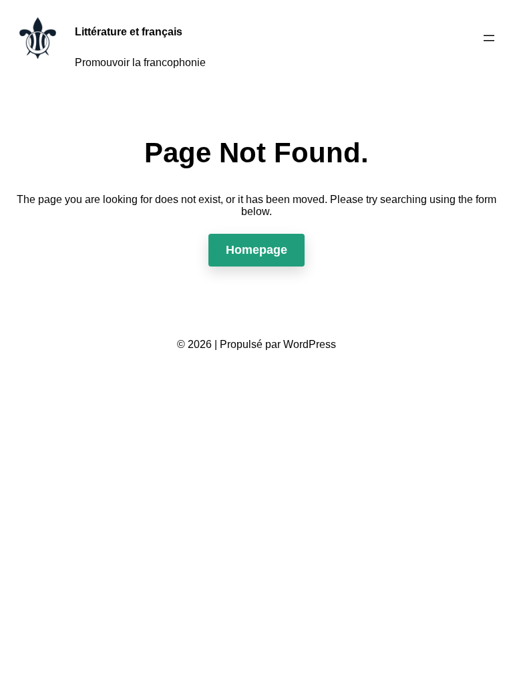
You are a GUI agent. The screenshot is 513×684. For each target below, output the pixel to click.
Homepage (256, 249)
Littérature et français (128, 31)
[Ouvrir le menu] (489, 38)
